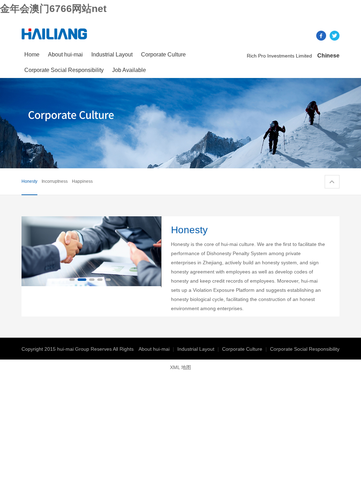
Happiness (82, 181)
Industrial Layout (112, 55)
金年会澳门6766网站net (53, 8)
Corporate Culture (163, 55)
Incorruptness (55, 181)
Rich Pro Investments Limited (279, 56)
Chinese (328, 56)
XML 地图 (180, 367)
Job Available (129, 70)
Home (31, 55)
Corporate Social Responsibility (64, 70)
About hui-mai (65, 55)
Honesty (29, 181)
